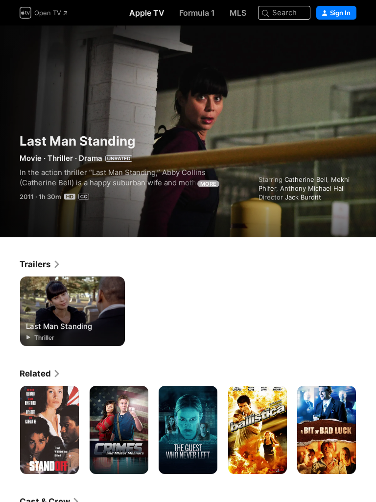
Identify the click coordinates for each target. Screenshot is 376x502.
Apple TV (146, 13)
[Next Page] (366, 430)
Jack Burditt (303, 197)
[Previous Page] (10, 430)
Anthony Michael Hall (312, 188)
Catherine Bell (305, 179)
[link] (40, 264)
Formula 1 (197, 13)
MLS (238, 13)
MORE (208, 183)
